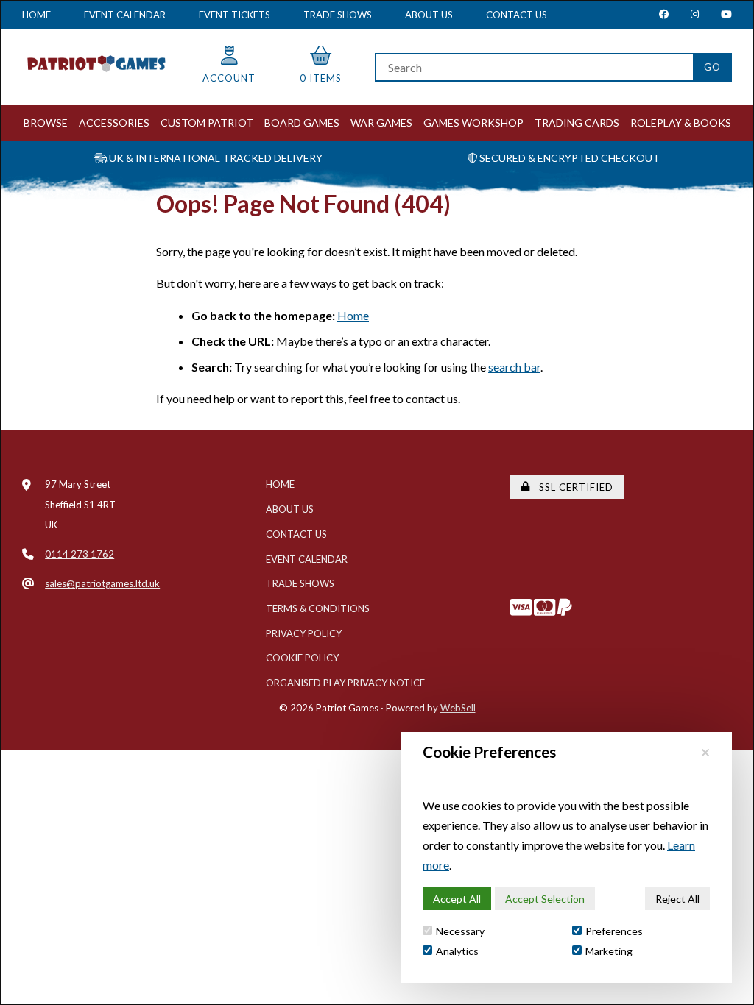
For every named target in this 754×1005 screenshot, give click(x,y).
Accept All (457, 898)
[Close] (705, 752)
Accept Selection (545, 898)
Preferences (614, 931)
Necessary (460, 931)
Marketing (609, 951)
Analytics (457, 951)
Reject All (677, 898)
